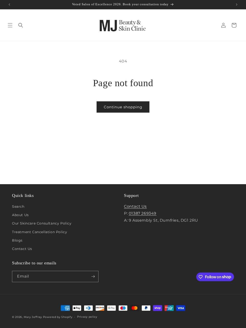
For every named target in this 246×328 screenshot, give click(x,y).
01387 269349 (142, 213)
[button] (10, 25)
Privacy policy (87, 316)
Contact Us (22, 249)
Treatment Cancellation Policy (39, 232)
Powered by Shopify (58, 317)
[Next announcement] (236, 4)
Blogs (17, 240)
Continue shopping (123, 107)
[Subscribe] (93, 276)
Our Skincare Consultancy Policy (42, 223)
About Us (20, 215)
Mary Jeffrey (33, 317)
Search (18, 206)
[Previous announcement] (9, 4)
